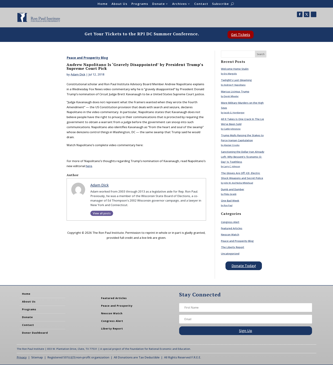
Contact (201, 4)
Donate (158, 4)
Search (260, 54)
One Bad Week (230, 200)
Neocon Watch (230, 234)
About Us (119, 4)
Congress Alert (230, 222)
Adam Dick (78, 74)
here (89, 166)
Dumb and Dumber (232, 189)
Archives (179, 4)
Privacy (22, 357)
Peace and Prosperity (117, 305)
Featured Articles (231, 228)
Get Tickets (240, 34)
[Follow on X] (306, 14)
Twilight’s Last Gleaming (236, 80)
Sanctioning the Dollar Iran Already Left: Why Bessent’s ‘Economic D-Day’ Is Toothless (242, 156)
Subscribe (220, 4)
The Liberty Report (232, 247)
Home (102, 4)
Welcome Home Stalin (235, 68)
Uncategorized (230, 253)
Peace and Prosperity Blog (87, 58)
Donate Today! (244, 265)
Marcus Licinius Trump (235, 91)
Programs (139, 4)
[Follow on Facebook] (299, 14)
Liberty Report (112, 328)
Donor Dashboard (35, 332)
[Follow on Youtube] (313, 14)
